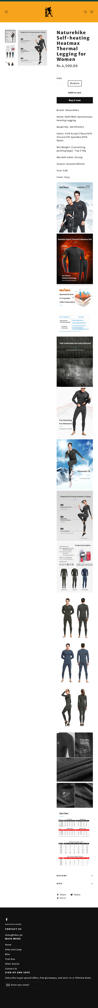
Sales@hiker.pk (14, 935)
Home (8, 944)
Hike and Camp (13, 949)
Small (62, 83)
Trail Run (10, 959)
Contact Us (11, 968)
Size (59, 78)
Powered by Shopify (13, 924)
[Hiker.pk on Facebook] (6, 919)
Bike (59, 884)
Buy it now (75, 100)
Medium (74, 83)
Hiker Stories (12, 964)
